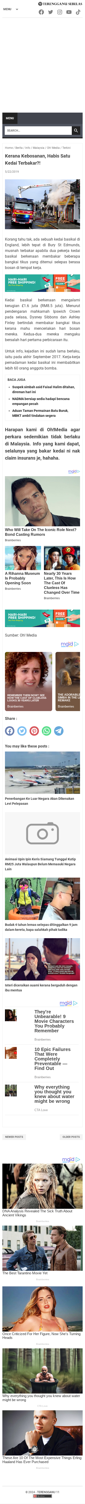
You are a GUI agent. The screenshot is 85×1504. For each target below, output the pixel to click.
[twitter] (22, 731)
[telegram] (59, 731)
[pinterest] (34, 731)
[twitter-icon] (51, 12)
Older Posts (71, 1137)
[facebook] (9, 731)
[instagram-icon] (60, 12)
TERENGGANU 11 (48, 1492)
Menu (10, 118)
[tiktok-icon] (78, 12)
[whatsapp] (46, 731)
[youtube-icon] (69, 12)
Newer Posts (14, 1137)
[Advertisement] (42, 63)
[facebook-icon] (42, 12)
